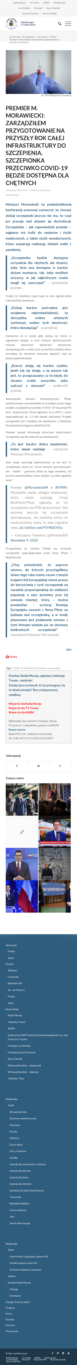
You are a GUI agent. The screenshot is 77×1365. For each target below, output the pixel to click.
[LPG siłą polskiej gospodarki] (54, 832)
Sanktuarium (59, 2)
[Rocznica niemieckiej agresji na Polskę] (54, 864)
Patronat (10, 1325)
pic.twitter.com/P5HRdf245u (41, 528)
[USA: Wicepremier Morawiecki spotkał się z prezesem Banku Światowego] (54, 799)
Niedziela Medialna (19, 1203)
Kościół (9, 964)
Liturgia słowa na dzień (17, 1302)
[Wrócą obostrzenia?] (22, 864)
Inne (12, 1216)
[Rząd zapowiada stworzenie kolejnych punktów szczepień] (54, 896)
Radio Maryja (19, 2)
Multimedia (12, 1099)
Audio (11, 1105)
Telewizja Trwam (16, 1022)
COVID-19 (17, 668)
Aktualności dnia (18, 1111)
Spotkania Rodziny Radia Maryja (27, 1190)
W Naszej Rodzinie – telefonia (23, 1072)
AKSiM (46, 2)
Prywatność (12, 1331)
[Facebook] (52, 1353)
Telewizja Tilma (16, 1078)
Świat (11, 958)
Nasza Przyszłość (30, 13)
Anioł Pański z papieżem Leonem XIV (29, 1256)
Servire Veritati (50, 13)
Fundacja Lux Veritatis (19, 1045)
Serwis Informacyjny (20, 1223)
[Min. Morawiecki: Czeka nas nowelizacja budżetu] (22, 896)
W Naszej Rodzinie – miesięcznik (24, 1065)
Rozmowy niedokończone (23, 1118)
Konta (9, 1313)
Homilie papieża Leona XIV (23, 1263)
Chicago (14, 1289)
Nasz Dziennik (53, 8)
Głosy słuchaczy (18, 1210)
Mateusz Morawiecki (35, 668)
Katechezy (15, 1125)
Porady (13, 1131)
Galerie (11, 1276)
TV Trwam (34, 2)
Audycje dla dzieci (19, 1177)
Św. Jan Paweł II (16, 990)
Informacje (42, 37)
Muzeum (38, 8)
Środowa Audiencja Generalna (25, 1269)
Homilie (14, 1157)
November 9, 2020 (24, 540)
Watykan (12, 970)
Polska (53, 37)
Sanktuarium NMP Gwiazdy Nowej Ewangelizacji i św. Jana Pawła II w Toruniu (38, 1037)
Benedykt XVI (15, 983)
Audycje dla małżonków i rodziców (28, 1164)
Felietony (14, 1138)
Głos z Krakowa (18, 1151)
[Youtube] (68, 1353)
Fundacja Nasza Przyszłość (22, 1052)
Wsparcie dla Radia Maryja (25, 703)
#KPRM (61, 487)
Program (10, 1307)
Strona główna (28, 37)
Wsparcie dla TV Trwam (23, 708)
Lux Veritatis (24, 8)
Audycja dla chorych (20, 1170)
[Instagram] (63, 1353)
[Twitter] (58, 1353)
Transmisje (15, 1197)
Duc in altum (16, 1144)
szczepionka (53, 668)
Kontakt (10, 1319)
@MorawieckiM (36, 487)
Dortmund (15, 1295)
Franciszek (13, 976)
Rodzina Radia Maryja (19, 1282)
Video (11, 1249)
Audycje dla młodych (21, 1183)
